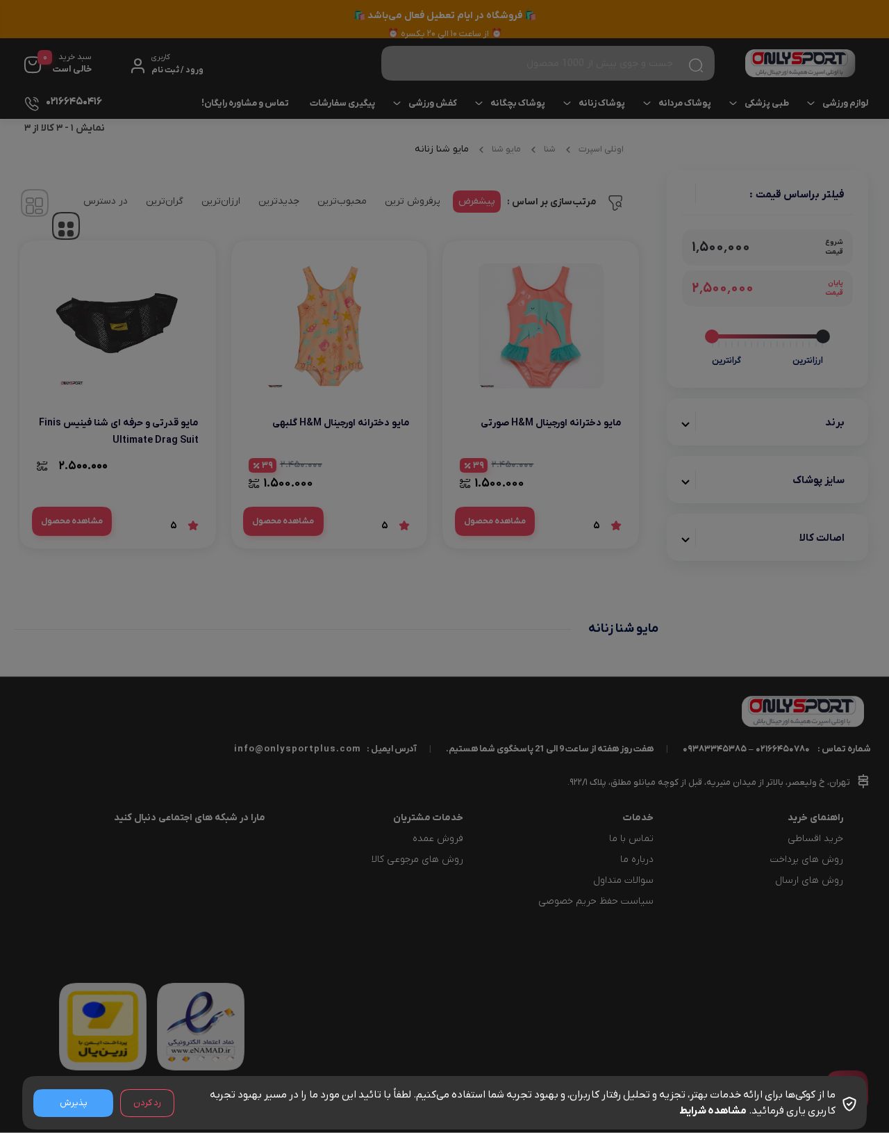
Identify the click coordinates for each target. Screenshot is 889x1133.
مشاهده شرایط (713, 1111)
